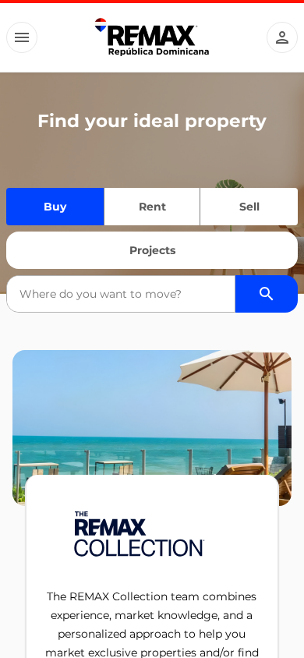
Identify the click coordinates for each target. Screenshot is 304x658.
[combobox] (121, 294)
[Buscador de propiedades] (266, 294)
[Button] (21, 37)
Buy (55, 207)
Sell (249, 207)
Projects (152, 250)
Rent (152, 207)
